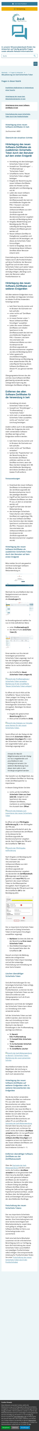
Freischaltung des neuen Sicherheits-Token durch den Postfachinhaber (19, 1259)
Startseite (5, 72)
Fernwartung (20, 9)
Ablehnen (15, 1427)
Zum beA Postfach (21, 4)
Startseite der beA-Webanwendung (19, 1123)
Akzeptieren (6, 1427)
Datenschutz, (32, 1420)
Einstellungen (25, 1427)
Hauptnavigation (36, 64)
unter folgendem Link (20, 1416)
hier (4, 1411)
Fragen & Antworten (16, 72)
